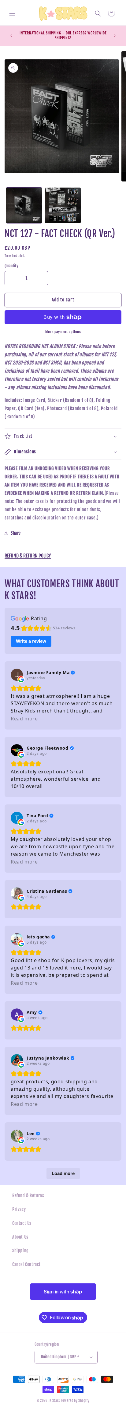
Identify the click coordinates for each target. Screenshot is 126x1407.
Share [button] (16, 533)
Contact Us (21, 1223)
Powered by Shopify (75, 1400)
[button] (12, 13)
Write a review (31, 641)
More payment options (63, 331)
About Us (20, 1237)
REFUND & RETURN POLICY (28, 556)
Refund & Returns (28, 1195)
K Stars (55, 1400)
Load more (63, 1173)
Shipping (20, 1250)
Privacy (19, 1209)
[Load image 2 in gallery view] (63, 205)
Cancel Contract (26, 1264)
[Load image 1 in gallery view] (24, 205)
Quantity (11, 265)
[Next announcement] (114, 35)
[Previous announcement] (11, 35)
